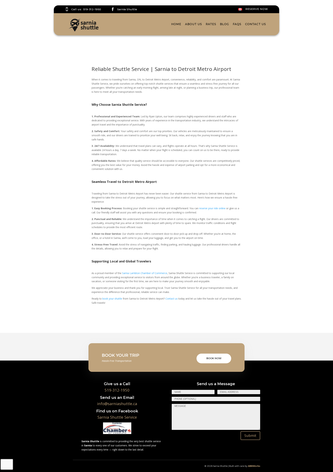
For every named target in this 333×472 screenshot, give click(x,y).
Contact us (171, 298)
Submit (250, 435)
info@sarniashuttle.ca (117, 403)
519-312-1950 (92, 9)
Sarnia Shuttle (127, 9)
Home (176, 24)
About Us (193, 24)
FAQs (237, 24)
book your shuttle (112, 298)
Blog (224, 24)
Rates (211, 24)
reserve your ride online (212, 208)
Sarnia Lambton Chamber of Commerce (144, 273)
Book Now (213, 358)
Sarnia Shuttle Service (117, 417)
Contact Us (255, 24)
